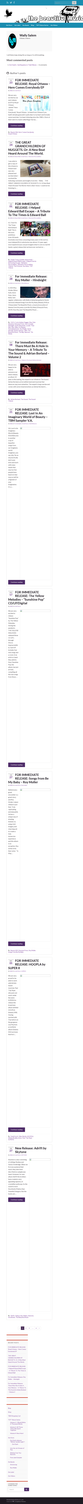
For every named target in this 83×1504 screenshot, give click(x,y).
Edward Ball (17, 156)
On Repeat (22, 327)
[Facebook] (14, 2)
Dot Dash (15, 1444)
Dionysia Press (19, 324)
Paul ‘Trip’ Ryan (27, 1138)
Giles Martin (23, 1136)
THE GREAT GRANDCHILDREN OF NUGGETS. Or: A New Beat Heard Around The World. (27, 147)
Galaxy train (19, 1316)
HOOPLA (30, 1136)
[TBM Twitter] (11, 2)
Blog (32, 25)
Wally (11, 90)
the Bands (25, 25)
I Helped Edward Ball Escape (20, 260)
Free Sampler (17, 423)
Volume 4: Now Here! (17, 1433)
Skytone (31, 1316)
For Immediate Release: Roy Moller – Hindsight (31, 278)
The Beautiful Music (22, 1317)
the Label (17, 25)
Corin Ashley (19, 322)
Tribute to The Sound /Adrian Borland (31, 360)
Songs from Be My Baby (15, 952)
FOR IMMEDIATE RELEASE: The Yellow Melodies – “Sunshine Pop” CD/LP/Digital (26, 597)
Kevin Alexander (20, 325)
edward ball (28, 260)
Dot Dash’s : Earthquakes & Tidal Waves (23, 65)
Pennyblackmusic (13, 329)
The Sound (24, 399)
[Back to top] (78, 1499)
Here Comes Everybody (26, 132)
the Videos (54, 25)
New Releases (25, 283)
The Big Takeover (24, 332)
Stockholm (11, 1317)
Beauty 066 (14, 132)
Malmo (25, 1316)
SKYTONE (24, 1155)
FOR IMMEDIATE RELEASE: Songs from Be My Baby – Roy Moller (28, 778)
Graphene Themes (20, 1501)
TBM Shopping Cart (14, 1416)
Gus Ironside (29, 324)
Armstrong (13, 1464)
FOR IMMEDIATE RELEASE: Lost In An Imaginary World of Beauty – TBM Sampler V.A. (28, 415)
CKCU (13, 322)
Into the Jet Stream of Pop (17, 1449)
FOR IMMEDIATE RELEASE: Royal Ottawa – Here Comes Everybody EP (29, 83)
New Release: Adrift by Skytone (30, 1150)
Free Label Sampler (16, 1457)
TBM (25, 330)
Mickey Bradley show (15, 1138)
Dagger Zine (28, 322)
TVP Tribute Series (42, 25)
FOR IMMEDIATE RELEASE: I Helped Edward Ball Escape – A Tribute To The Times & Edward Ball (29, 209)
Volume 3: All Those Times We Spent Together (16, 1428)
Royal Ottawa (12, 134)
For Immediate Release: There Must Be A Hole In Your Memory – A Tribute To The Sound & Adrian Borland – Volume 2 (28, 349)
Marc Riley (14, 327)
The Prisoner (18, 266)
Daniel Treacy (15, 260)
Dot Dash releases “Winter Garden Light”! (17, 1441)
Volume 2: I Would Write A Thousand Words (18, 1423)
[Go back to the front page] (41, 14)
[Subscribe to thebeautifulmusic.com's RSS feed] (8, 2)
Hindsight (11, 325)
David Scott (14, 1136)
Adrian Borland (15, 399)
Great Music (17, 90)
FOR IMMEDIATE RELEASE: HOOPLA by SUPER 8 (26, 964)
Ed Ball (22, 260)
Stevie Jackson (18, 330)
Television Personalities (34, 156)
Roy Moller (23, 329)
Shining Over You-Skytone (16, 1453)
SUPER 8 (23, 971)
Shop (9, 1412)
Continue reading (16, 125)
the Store (9, 25)
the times (26, 266)
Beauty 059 (14, 950)
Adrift (12, 1316)
